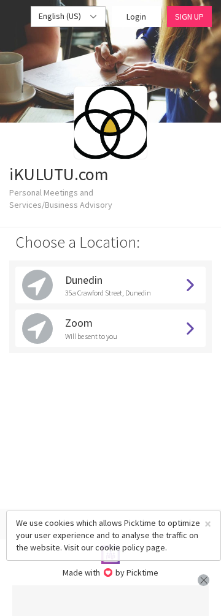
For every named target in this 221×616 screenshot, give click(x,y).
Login (136, 16)
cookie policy (119, 547)
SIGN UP (189, 16)
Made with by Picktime (111, 572)
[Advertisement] (110, 600)
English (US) (61, 15)
